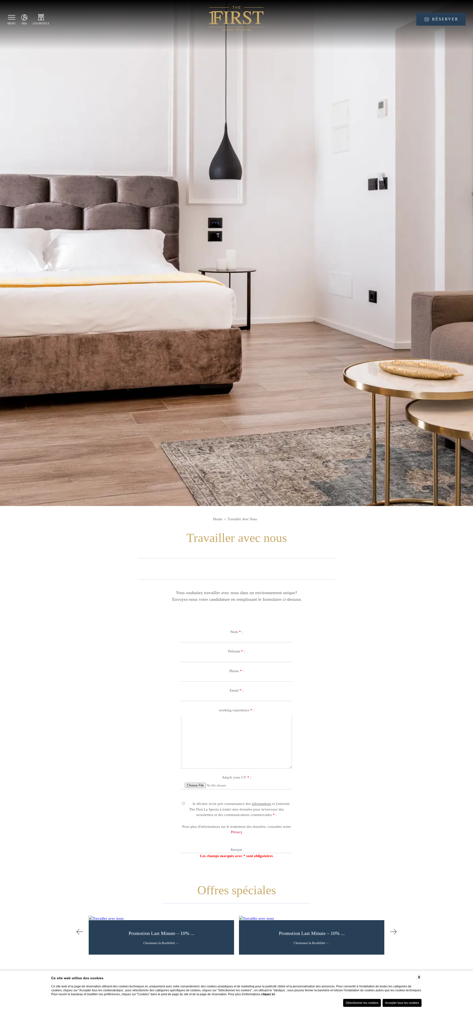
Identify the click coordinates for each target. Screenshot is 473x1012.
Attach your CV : (236, 777)
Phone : (236, 671)
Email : (236, 690)
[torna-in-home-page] (236, 19)
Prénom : (236, 651)
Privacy (236, 832)
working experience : (236, 710)
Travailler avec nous (242, 519)
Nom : (236, 632)
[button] (79, 932)
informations (261, 804)
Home (217, 519)
